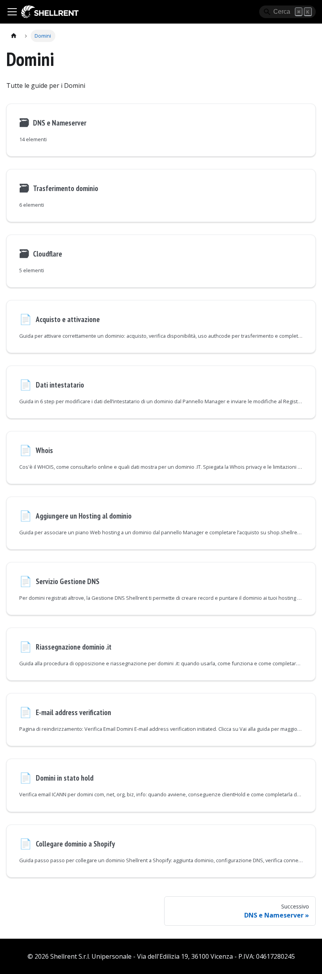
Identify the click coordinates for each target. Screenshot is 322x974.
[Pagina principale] (13, 36)
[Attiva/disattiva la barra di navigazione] (12, 12)
